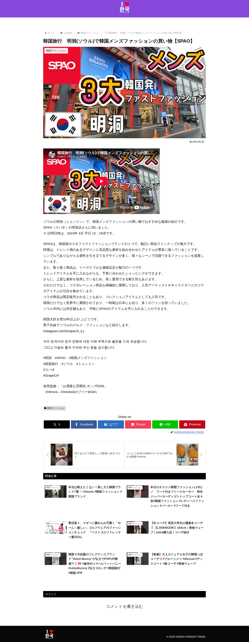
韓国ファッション (56, 408)
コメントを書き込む (124, 606)
